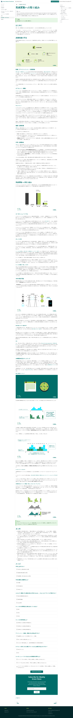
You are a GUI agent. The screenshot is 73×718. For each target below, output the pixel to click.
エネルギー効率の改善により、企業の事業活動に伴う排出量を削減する (30, 642)
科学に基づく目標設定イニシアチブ (22, 71)
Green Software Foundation (65, 1)
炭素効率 (2, 7)
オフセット (18, 90)
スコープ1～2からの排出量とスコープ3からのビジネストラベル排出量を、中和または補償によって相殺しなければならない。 (37, 667)
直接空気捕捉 (20, 599)
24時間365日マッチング (51, 364)
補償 (16, 128)
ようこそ (2, 4)
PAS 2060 (46, 221)
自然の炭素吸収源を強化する (23, 596)
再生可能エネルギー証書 (36, 328)
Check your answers (36, 671)
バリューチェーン (33, 73)
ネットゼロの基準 (19, 251)
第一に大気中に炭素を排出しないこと (24, 639)
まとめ (61, 20)
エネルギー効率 (4, 9)
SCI (18, 652)
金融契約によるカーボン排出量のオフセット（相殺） (27, 636)
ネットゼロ (62, 16)
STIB (18, 616)
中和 (16, 144)
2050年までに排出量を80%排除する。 (24, 629)
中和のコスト (20, 589)
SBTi (18, 609)
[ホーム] (17, 4)
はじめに (2, 5)
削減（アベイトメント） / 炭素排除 (66, 7)
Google (26, 369)
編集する (18, 697)
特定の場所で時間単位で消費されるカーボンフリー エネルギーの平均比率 (44, 475)
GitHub (6, 710)
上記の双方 (20, 602)
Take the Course (54, 1)
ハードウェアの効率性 (5, 14)
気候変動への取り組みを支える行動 (24, 576)
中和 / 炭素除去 (63, 12)
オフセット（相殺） (64, 9)
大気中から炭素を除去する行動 (23, 569)
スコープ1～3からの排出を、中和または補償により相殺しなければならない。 (32, 659)
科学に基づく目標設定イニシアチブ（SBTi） (32, 251)
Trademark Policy (29, 710)
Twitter (49, 712)
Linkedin (49, 713)
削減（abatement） (47, 71)
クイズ (61, 22)
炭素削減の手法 (62, 6)
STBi (18, 612)
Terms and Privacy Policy (31, 712)
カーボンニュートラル (64, 15)
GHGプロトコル (21, 649)
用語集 (2, 19)
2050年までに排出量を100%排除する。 (25, 622)
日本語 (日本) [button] (19, 1)
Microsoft (30, 369)
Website (6, 712)
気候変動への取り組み (5, 17)
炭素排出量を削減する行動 (22, 572)
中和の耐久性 (20, 586)
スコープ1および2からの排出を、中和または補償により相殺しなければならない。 (32, 662)
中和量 (19, 582)
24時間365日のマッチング (64, 19)
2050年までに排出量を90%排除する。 (24, 626)
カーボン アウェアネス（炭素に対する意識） (7, 12)
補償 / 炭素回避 (63, 10)
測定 (2, 15)
